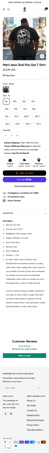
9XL (7, 116)
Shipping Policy (33, 415)
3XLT (37, 116)
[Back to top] (42, 437)
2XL (15, 101)
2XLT (26, 116)
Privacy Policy (33, 425)
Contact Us (32, 410)
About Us (31, 400)
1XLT (16, 116)
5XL (7, 109)
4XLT (7, 124)
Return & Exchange (35, 420)
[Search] (8, 9)
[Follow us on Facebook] (5, 414)
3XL (24, 101)
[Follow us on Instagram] (11, 414)
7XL (25, 109)
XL (6, 101)
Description (8, 213)
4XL (33, 101)
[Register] (38, 388)
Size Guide (31, 405)
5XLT (17, 124)
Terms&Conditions (35, 429)
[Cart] (45, 9)
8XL (34, 109)
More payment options (24, 186)
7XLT (38, 124)
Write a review (24, 355)
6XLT (28, 124)
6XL (16, 109)
